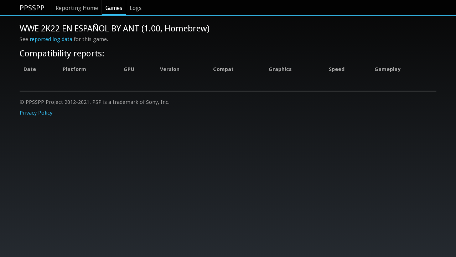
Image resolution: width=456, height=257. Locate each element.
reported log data (51, 39)
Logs (135, 8)
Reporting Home (77, 8)
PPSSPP (32, 8)
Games (113, 8)
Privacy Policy (36, 113)
